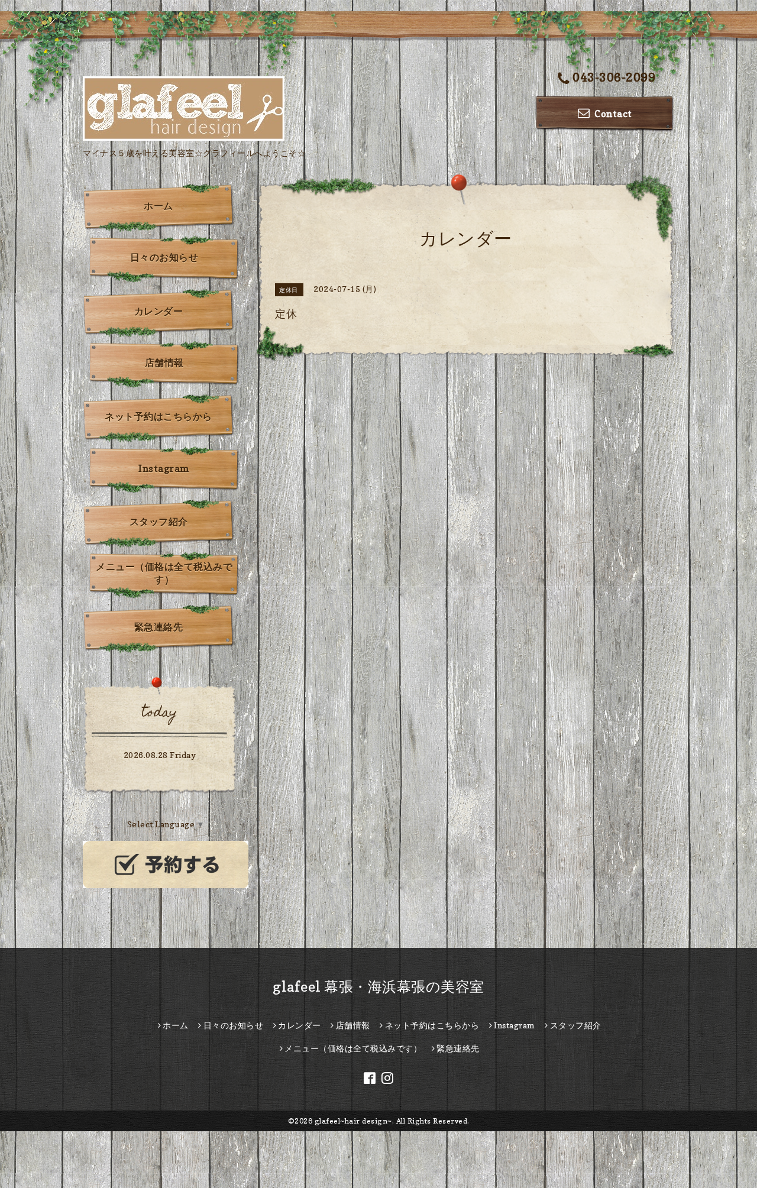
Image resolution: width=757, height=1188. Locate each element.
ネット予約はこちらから (158, 416)
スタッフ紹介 (159, 521)
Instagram (164, 468)
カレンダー (158, 311)
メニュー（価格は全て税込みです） (164, 573)
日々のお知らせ (164, 257)
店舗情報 (164, 362)
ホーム (158, 206)
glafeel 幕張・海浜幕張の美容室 (378, 986)
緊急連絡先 (158, 627)
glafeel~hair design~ (353, 1120)
